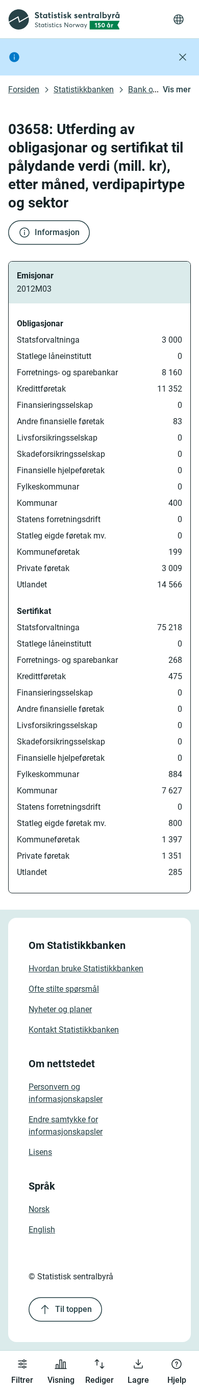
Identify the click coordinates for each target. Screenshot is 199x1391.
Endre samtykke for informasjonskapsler (66, 1126)
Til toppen (73, 1309)
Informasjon (57, 232)
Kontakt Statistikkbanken (74, 1030)
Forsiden (23, 89)
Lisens (40, 1152)
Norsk (39, 1209)
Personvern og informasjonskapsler (66, 1093)
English (42, 1229)
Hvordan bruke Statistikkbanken (86, 968)
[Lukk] (183, 57)
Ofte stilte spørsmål (64, 989)
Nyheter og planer (60, 1009)
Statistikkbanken (84, 89)
